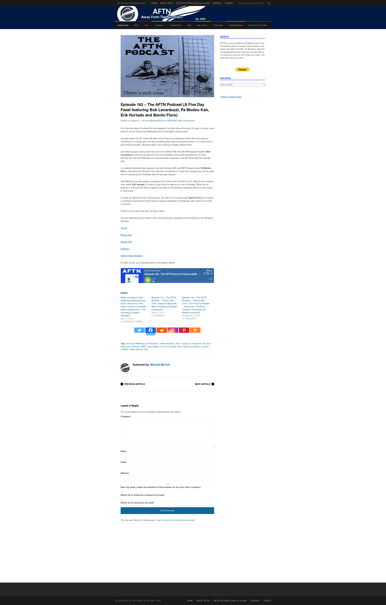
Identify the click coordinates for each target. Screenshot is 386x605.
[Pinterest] (184, 332)
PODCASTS (123, 25)
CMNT (143, 346)
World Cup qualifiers (192, 346)
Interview (135, 346)
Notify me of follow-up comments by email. (143, 494)
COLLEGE (218, 25)
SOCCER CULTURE (257, 25)
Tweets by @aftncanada (230, 96)
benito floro (125, 346)
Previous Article (134, 384)
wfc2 (178, 343)
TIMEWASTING (235, 25)
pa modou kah (195, 343)
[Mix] (195, 332)
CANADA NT (175, 25)
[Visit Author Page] (125, 367)
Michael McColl (157, 120)
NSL (189, 25)
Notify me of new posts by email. (137, 502)
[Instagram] (173, 332)
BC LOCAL (202, 25)
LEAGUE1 (159, 25)
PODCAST (172, 120)
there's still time (136, 349)
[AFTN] (164, 13)
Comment (126, 416)
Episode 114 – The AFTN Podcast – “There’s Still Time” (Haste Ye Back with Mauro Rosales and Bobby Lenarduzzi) (164, 303)
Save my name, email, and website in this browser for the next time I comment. (161, 487)
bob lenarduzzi (152, 343)
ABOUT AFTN (166, 3)
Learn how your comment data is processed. (175, 520)
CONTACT (217, 3)
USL (146, 349)
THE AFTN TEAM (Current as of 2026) (193, 3)
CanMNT (124, 349)
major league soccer (156, 346)
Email (123, 462)
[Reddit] (162, 332)
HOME (154, 3)
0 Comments (188, 120)
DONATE (229, 3)
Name (123, 451)
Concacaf (206, 343)
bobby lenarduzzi (167, 343)
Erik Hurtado (171, 346)
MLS (136, 25)
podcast (205, 346)
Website (125, 473)
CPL (147, 25)
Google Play (126, 241)
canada (184, 343)
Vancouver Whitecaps (135, 343)
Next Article (202, 384)
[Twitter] (139, 332)
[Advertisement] (242, 148)
